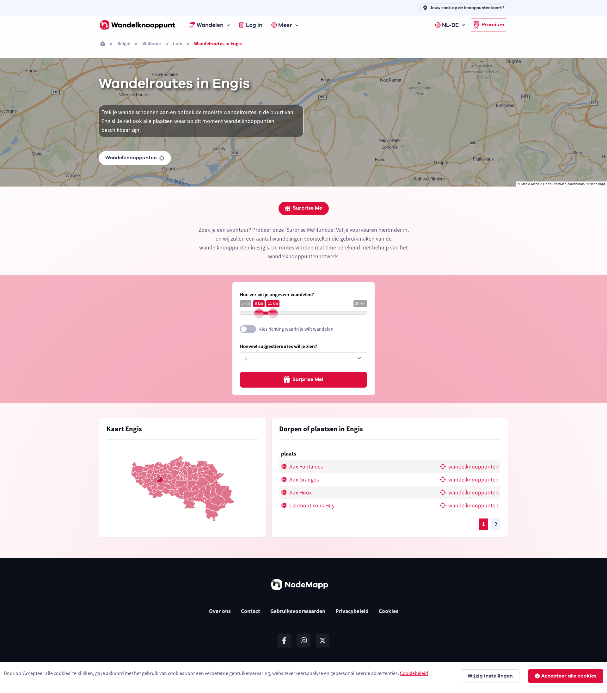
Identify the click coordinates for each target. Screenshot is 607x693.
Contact (250, 611)
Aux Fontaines (305, 466)
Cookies (388, 611)
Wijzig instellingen (490, 675)
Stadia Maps (530, 184)
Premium (492, 24)
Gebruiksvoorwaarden (297, 611)
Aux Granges (303, 479)
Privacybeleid (352, 611)
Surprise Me (307, 208)
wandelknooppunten (473, 466)
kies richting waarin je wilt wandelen (296, 329)
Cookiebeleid (414, 673)
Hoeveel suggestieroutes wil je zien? (278, 346)
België (123, 43)
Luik (177, 43)
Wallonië (151, 43)
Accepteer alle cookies (569, 675)
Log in (254, 25)
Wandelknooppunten (131, 157)
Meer (285, 25)
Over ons (220, 611)
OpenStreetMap (555, 184)
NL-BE (450, 25)
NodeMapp (598, 184)
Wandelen (210, 25)
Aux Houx (300, 492)
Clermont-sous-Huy (311, 505)
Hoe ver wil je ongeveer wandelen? (277, 294)
